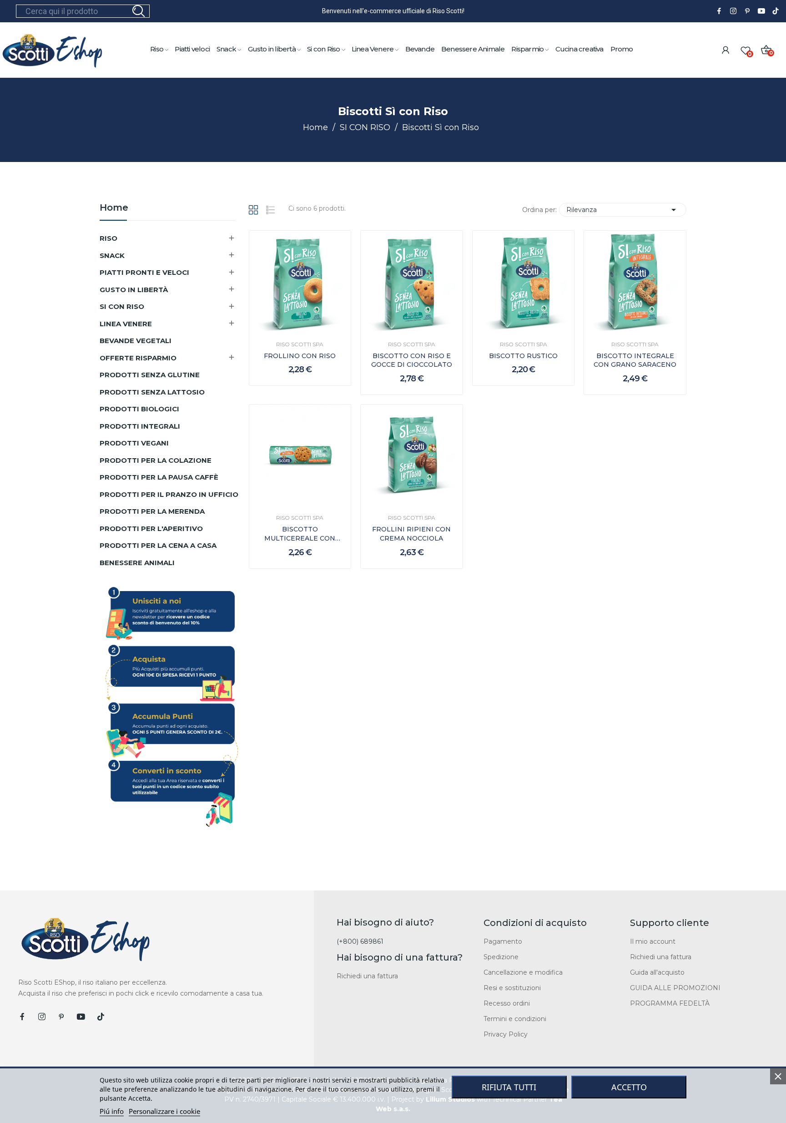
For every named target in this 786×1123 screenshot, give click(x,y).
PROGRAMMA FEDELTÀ (670, 1003)
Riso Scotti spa (299, 344)
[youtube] (761, 11)
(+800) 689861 (360, 941)
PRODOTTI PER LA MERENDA (152, 511)
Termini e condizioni (515, 1019)
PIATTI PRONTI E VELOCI (144, 272)
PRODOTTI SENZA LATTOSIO (152, 392)
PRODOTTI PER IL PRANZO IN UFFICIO (169, 494)
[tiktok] (775, 11)
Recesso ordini (507, 1003)
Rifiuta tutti (509, 1087)
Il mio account (652, 941)
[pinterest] (747, 11)
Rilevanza (622, 209)
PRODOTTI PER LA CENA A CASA (158, 545)
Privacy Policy (506, 1034)
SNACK (112, 255)
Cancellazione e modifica (523, 972)
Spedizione (501, 957)
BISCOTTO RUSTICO (523, 356)
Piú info (112, 1111)
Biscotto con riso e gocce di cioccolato (411, 360)
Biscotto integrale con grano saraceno (635, 360)
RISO (108, 238)
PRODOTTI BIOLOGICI (139, 409)
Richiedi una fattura (367, 976)
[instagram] (733, 11)
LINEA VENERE (126, 323)
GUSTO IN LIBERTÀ (134, 289)
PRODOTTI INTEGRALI (140, 426)
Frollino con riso (300, 356)
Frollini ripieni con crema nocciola (411, 533)
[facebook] (719, 11)
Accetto (629, 1087)
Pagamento (503, 941)
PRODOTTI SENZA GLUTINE (150, 374)
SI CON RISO (122, 306)
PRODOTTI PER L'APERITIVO (151, 528)
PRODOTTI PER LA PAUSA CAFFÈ (159, 477)
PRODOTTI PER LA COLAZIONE (156, 460)
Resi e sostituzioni (512, 988)
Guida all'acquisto (657, 972)
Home (114, 208)
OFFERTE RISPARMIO (138, 358)
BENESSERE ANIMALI (137, 562)
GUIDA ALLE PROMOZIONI (675, 988)
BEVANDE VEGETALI (135, 340)
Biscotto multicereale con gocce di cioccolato (299, 534)
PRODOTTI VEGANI (134, 443)
